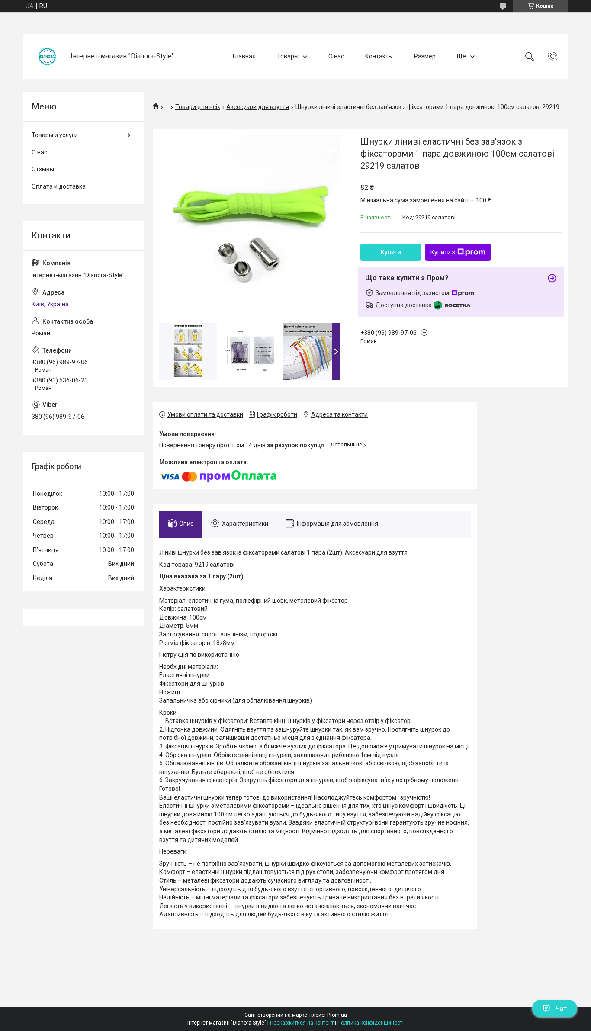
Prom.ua (337, 1015)
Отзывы (43, 169)
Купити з (442, 252)
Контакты (379, 56)
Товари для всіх (197, 106)
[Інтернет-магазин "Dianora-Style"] (48, 56)
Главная (244, 56)
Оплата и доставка (59, 186)
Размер (425, 56)
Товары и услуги (55, 135)
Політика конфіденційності (370, 1023)
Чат (561, 1008)
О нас (336, 56)
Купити (391, 252)
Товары (288, 56)
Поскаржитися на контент (302, 1023)
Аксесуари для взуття (257, 106)
